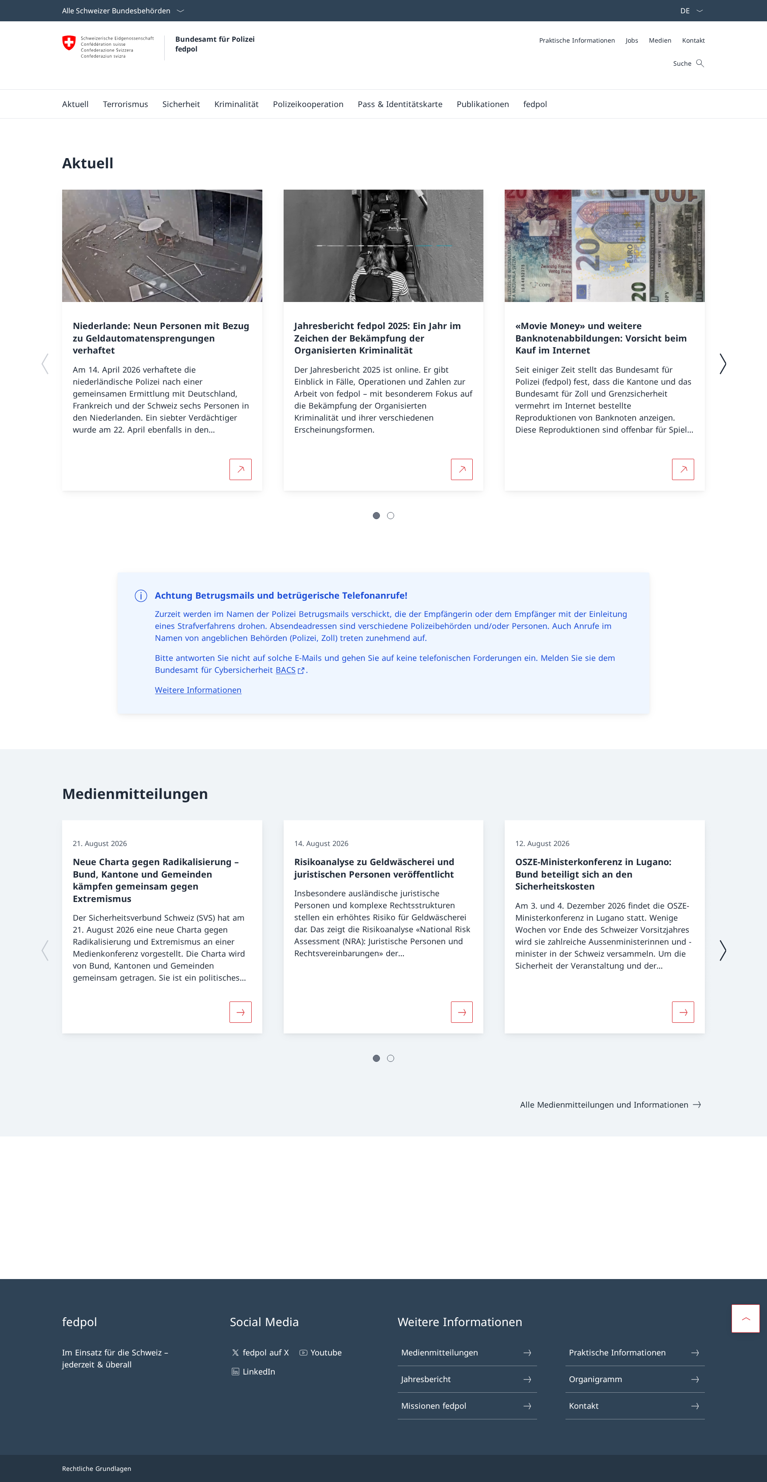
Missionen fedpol (434, 1405)
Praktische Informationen (617, 1352)
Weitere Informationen (198, 689)
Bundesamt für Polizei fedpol (216, 44)
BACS (286, 669)
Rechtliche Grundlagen (96, 1468)
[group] (162, 340)
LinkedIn (259, 1371)
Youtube (326, 1352)
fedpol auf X (266, 1352)
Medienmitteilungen (439, 1352)
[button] (75, 104)
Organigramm (595, 1379)
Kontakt (584, 1405)
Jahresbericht (426, 1379)
